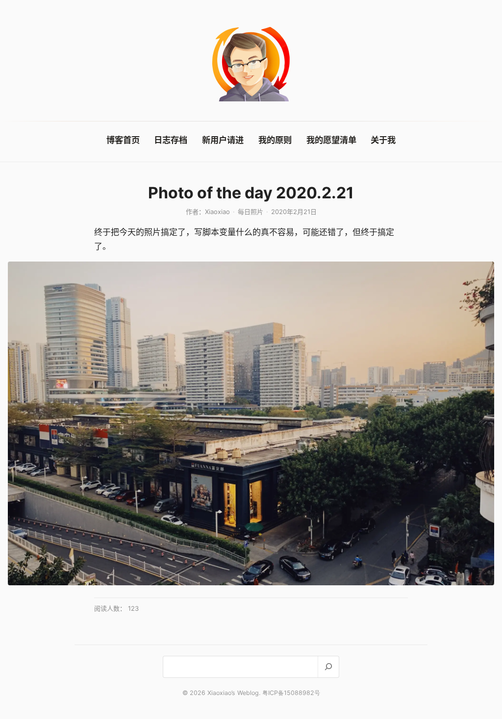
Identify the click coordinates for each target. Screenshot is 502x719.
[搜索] (328, 666)
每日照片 (250, 212)
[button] (251, 423)
